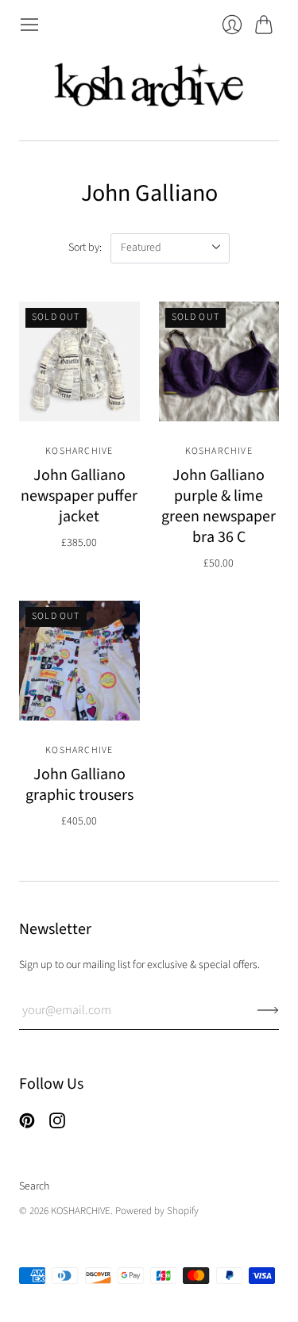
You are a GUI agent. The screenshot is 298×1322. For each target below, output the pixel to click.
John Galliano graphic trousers (79, 784)
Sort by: (85, 248)
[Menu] (29, 24)
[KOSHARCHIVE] (149, 87)
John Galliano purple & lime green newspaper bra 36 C (218, 506)
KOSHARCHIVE (79, 451)
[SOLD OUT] (79, 417)
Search (34, 1186)
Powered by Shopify (157, 1211)
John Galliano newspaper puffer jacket (79, 496)
